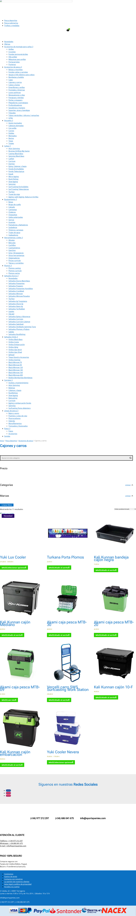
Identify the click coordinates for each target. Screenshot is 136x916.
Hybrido (11, 421)
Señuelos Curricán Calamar (19, 321)
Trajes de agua (14, 232)
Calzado (11, 207)
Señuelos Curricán (15, 319)
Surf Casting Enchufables (18, 187)
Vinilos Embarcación (16, 344)
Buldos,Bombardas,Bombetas (20, 377)
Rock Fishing (13, 179)
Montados (12, 136)
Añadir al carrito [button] (61, 567)
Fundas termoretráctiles (18, 54)
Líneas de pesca (11, 411)
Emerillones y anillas (16, 87)
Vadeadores (13, 235)
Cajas (10, 80)
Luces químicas (14, 92)
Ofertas (7, 44)
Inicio (2, 441)
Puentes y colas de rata (17, 416)
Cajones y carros (15, 82)
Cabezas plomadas (16, 125)
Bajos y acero (13, 413)
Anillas (11, 49)
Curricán (11, 400)
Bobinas (11, 388)
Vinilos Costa (13, 342)
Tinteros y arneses (15, 230)
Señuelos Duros (11, 276)
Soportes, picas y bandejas (19, 110)
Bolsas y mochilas (15, 69)
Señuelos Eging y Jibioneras (19, 316)
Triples (11, 143)
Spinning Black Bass (16, 156)
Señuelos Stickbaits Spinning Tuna (22, 327)
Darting (11, 164)
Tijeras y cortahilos (16, 263)
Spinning (12, 184)
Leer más (11, 700)
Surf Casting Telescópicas (18, 189)
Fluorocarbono (14, 418)
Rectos (11, 138)
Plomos (8, 265)
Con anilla (12, 128)
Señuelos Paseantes (16, 283)
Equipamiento (10, 199)
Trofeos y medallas (11, 25)
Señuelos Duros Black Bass (19, 281)
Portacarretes (14, 62)
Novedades (8, 41)
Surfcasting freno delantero (19, 408)
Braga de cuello (14, 204)
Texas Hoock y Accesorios (18, 357)
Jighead (11, 355)
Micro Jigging (13, 176)
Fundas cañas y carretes (18, 72)
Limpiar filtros (7, 505)
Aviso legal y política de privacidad (17, 884)
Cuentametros (14, 248)
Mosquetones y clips (16, 95)
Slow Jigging (13, 181)
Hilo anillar (12, 57)
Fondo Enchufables (16, 169)
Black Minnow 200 (15, 375)
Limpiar (128, 485)
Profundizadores (15, 105)
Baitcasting (12, 398)
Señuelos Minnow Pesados (19, 296)
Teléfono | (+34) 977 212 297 (11, 841)
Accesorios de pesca (13, 67)
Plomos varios (14, 273)
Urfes (10, 118)
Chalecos (12, 212)
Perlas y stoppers (15, 100)
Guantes (11, 222)
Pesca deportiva (10, 20)
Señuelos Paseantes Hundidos (20, 288)
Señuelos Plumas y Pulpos (18, 329)
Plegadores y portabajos (18, 103)
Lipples (11, 311)
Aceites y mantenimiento (18, 383)
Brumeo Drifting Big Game (19, 151)
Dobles (11, 133)
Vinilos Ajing (13, 347)
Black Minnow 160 (15, 372)
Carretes (8, 380)
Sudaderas (12, 227)
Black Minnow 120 (15, 367)
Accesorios (12, 433)
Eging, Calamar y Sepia (17, 166)
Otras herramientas (16, 255)
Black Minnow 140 (15, 370)
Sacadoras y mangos (16, 108)
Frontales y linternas (16, 90)
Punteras (12, 64)
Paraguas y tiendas (16, 97)
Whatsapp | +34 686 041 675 (11, 843)
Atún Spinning (14, 148)
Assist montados (15, 123)
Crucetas (12, 52)
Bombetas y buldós (16, 77)
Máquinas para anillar (17, 59)
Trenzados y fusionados (18, 426)
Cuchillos (12, 245)
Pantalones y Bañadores (18, 225)
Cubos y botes (14, 85)
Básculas (12, 243)
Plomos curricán (15, 271)
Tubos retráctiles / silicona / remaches (23, 115)
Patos (7, 428)
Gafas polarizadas (15, 217)
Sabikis (11, 332)
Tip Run (11, 192)
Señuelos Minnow (15, 293)
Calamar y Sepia (14, 390)
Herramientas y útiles (13, 237)
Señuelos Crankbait (16, 291)
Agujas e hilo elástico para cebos (21, 75)
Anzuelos (8, 120)
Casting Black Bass (15, 153)
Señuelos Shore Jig (15, 304)
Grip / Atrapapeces (16, 253)
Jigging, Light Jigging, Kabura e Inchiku (23, 197)
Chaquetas (12, 215)
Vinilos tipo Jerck (15, 349)
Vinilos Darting (14, 360)
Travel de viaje (14, 194)
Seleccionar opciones (16, 567)
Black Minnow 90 (15, 365)
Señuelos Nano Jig (15, 306)
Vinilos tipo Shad (15, 352)
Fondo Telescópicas (16, 171)
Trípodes (12, 113)
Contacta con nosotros (13, 879)
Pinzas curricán (14, 260)
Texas (10, 141)
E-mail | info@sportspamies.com (13, 846)
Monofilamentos (15, 423)
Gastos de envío (10, 876)
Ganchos (12, 250)
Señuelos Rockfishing (16, 334)
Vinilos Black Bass (15, 339)
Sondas (7, 436)
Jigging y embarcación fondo (19, 403)
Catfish (11, 159)
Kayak (10, 174)
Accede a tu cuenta (11, 887)
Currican (11, 161)
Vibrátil (11, 314)
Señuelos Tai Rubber (16, 309)
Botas (10, 202)
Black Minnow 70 (15, 362)
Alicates (11, 240)
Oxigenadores (14, 258)
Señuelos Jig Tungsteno (17, 301)
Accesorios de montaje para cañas (18, 47)
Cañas (7, 146)
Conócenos (8, 874)
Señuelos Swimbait (16, 324)
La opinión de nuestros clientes (16, 881)
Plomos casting (14, 268)
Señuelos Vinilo (11, 337)
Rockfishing (13, 393)
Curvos (11, 131)
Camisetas (12, 209)
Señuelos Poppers (15, 286)
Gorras (11, 220)
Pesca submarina (11, 23)
